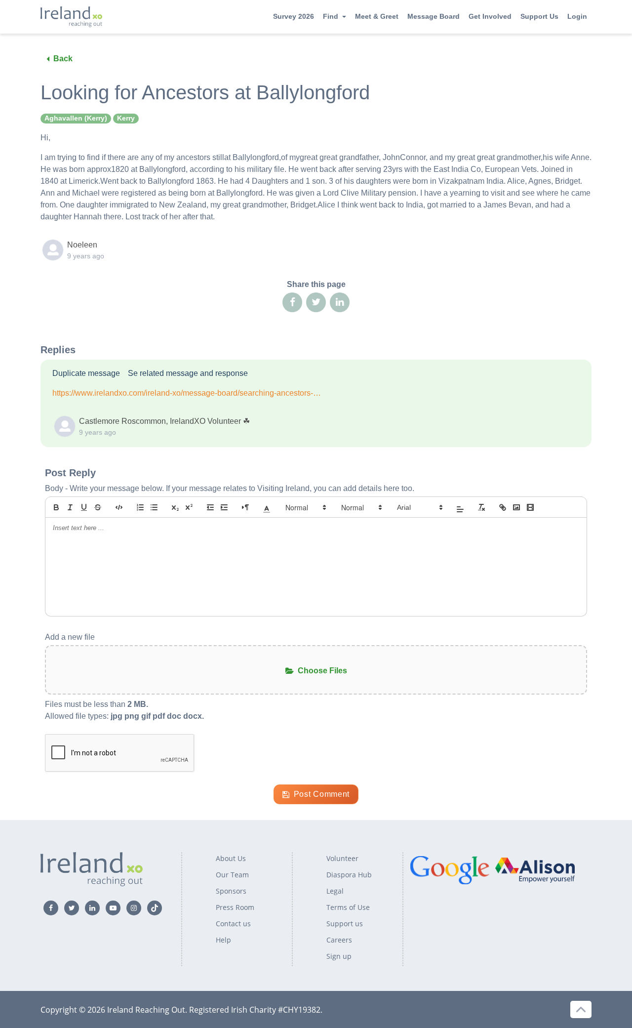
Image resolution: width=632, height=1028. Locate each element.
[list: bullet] (154, 507)
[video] (530, 507)
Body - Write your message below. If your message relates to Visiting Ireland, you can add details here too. (229, 488)
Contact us (233, 923)
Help (223, 940)
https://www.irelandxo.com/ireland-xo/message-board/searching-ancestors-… (186, 393)
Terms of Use (348, 907)
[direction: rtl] (245, 507)
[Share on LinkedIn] (340, 302)
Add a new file (70, 637)
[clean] (481, 507)
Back (63, 58)
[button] (267, 507)
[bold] (56, 507)
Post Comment (322, 794)
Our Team (232, 874)
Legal (335, 891)
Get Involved (490, 16)
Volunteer (342, 858)
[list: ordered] (140, 507)
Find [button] (330, 16)
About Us (231, 858)
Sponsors (231, 891)
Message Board (433, 16)
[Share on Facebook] (292, 302)
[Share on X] (316, 302)
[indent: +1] (224, 507)
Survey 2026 (293, 16)
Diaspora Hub (349, 874)
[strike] (98, 507)
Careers (339, 940)
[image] (516, 507)
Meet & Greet (376, 16)
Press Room (235, 907)
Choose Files (322, 670)
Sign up (339, 956)
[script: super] (189, 507)
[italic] (70, 507)
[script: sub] (175, 507)
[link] (503, 507)
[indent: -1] (210, 507)
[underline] (84, 507)
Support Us (539, 16)
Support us (344, 923)
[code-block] (119, 507)
